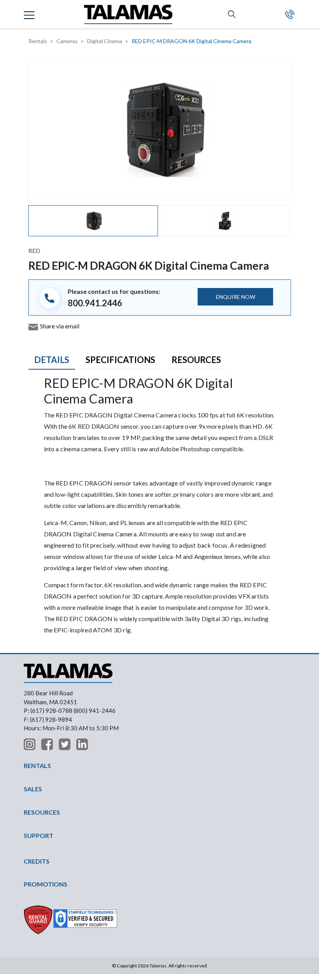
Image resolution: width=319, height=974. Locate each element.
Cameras (67, 41)
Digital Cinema (104, 41)
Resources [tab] (196, 359)
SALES (33, 788)
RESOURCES (42, 812)
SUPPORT (38, 835)
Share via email (59, 326)
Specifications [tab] (120, 359)
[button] (30, 14)
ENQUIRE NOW (235, 296)
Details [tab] (51, 359)
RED (34, 250)
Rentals (37, 41)
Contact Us (289, 14)
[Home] (128, 14)
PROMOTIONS (45, 884)
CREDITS (36, 861)
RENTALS (37, 765)
